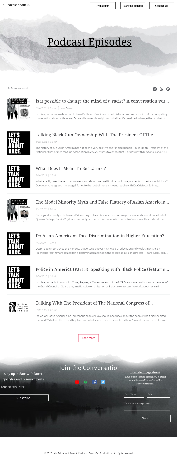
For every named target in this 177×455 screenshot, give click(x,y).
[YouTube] (77, 382)
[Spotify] (85, 382)
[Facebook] (94, 382)
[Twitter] (103, 382)
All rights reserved (123, 453)
